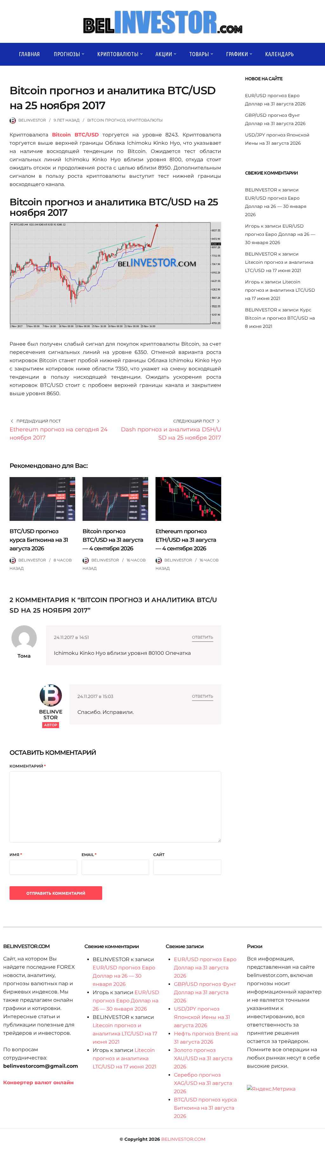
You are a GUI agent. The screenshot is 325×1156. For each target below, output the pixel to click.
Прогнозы (67, 54)
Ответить (202, 637)
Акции (164, 54)
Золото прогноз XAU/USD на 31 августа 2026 (203, 1058)
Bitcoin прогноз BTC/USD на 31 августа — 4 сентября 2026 (113, 540)
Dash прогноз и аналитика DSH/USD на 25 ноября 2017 (171, 433)
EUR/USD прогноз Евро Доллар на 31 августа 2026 (205, 967)
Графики (237, 54)
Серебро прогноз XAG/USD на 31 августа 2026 (203, 1083)
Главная (29, 54)
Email (89, 854)
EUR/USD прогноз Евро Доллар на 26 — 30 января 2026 (275, 206)
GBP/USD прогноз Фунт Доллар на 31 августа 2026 (205, 992)
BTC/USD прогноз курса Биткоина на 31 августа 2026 (39, 540)
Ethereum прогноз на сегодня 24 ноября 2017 (59, 433)
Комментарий (28, 766)
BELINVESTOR (32, 120)
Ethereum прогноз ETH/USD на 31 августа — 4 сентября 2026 (186, 540)
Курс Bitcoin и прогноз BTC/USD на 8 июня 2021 (280, 318)
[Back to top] (318, 1149)
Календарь (279, 54)
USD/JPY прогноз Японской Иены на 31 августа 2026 (202, 1017)
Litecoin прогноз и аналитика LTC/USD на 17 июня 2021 (280, 290)
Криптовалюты (117, 54)
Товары (199, 54)
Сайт (158, 854)
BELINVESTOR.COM (183, 1139)
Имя (16, 854)
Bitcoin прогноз (106, 120)
